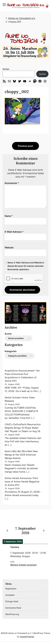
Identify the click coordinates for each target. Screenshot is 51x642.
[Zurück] (7, 530)
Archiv (8, 333)
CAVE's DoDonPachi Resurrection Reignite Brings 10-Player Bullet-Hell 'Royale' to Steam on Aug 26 (23, 428)
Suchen (6, 69)
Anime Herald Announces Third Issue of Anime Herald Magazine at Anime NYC (22, 481)
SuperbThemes (27, 636)
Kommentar (12, 183)
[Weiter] (43, 530)
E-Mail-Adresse (14, 231)
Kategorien (11, 351)
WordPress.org (12, 614)
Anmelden (10, 595)
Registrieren (10, 588)
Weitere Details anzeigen (23, 564)
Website (9, 247)
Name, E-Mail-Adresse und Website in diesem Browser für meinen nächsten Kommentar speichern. (26, 266)
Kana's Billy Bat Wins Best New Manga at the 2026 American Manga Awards (21, 454)
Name (9, 216)
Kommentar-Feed (13, 608)
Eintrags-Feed (11, 601)
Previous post (25, 146)
